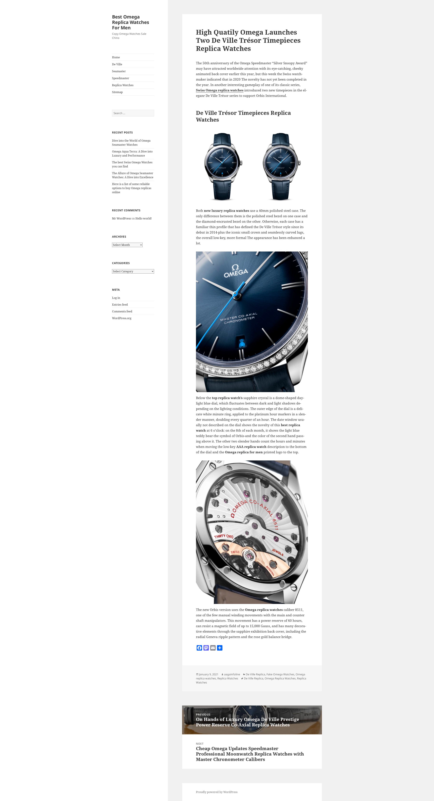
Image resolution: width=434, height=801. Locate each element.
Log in (116, 298)
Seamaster (119, 71)
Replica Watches (122, 85)
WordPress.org (121, 318)
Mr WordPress (121, 218)
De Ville (117, 64)
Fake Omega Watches (280, 674)
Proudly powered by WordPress (217, 792)
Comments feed (122, 311)
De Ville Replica (255, 674)
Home (116, 57)
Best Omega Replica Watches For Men (130, 22)
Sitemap (117, 92)
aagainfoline (232, 674)
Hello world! (143, 218)
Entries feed (120, 304)
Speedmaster (120, 78)
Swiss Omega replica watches (219, 90)
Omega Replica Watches (280, 678)
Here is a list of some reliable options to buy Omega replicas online (131, 188)
